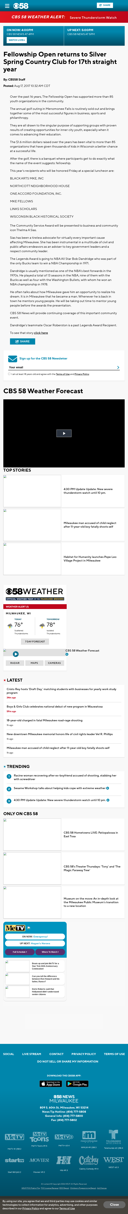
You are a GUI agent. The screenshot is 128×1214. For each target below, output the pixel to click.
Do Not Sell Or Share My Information (67, 1061)
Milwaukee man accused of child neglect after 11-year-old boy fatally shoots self (90, 525)
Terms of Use (63, 374)
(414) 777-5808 (76, 1112)
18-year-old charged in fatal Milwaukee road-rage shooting (44, 720)
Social (8, 1054)
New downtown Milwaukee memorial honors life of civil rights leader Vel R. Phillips (60, 734)
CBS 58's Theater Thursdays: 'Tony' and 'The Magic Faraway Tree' (92, 868)
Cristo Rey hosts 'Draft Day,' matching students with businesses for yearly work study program (61, 691)
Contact (56, 1054)
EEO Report (64, 1188)
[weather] (10, 626)
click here (41, 333)
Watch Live (16, 40)
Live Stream (31, 1054)
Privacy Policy (81, 374)
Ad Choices (102, 1188)
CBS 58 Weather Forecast (83, 651)
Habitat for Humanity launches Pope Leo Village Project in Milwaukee (90, 558)
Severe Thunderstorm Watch (93, 18)
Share (106, 5)
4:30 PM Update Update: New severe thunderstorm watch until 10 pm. (88, 491)
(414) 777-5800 (73, 1116)
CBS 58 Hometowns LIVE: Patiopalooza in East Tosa (91, 834)
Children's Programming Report (83, 1188)
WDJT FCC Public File (31, 1188)
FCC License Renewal (50, 1188)
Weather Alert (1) (17, 606)
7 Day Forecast (35, 641)
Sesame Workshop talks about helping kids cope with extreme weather (60, 788)
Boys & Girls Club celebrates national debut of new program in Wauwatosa (55, 706)
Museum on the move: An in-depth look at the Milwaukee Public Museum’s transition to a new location (91, 902)
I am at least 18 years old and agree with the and (50, 374)
